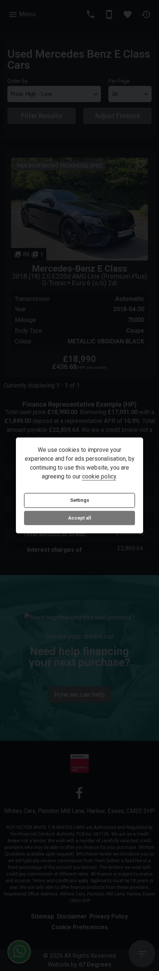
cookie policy (99, 476)
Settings (79, 500)
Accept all (79, 518)
